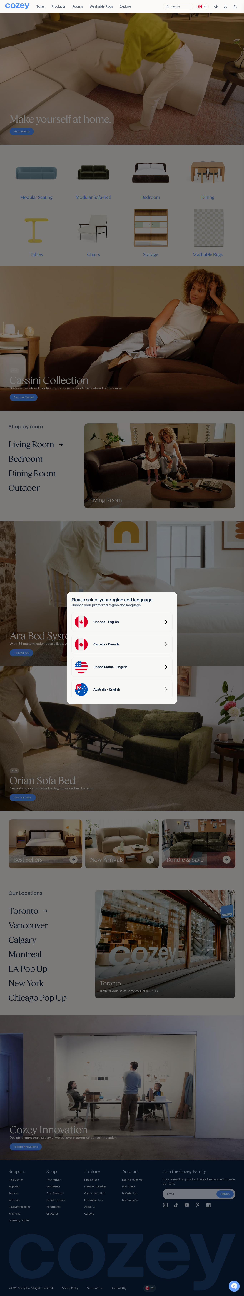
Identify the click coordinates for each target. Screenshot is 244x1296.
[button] (178, 6)
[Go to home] (17, 6)
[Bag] (235, 7)
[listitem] (40, 6)
